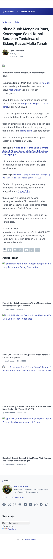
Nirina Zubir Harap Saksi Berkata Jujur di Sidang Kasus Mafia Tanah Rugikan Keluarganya (25, 151)
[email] (37, 250)
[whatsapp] (20, 250)
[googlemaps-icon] (41, 504)
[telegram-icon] (30, 504)
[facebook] (9, 250)
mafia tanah (15, 89)
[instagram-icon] (14, 504)
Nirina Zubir (44, 83)
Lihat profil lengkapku (14, 497)
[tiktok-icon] (46, 504)
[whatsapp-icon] (36, 504)
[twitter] (15, 250)
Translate (11, 529)
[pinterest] (31, 250)
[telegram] (26, 250)
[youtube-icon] (25, 504)
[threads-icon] (20, 504)
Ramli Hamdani (21, 486)
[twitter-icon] (9, 504)
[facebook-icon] (4, 504)
